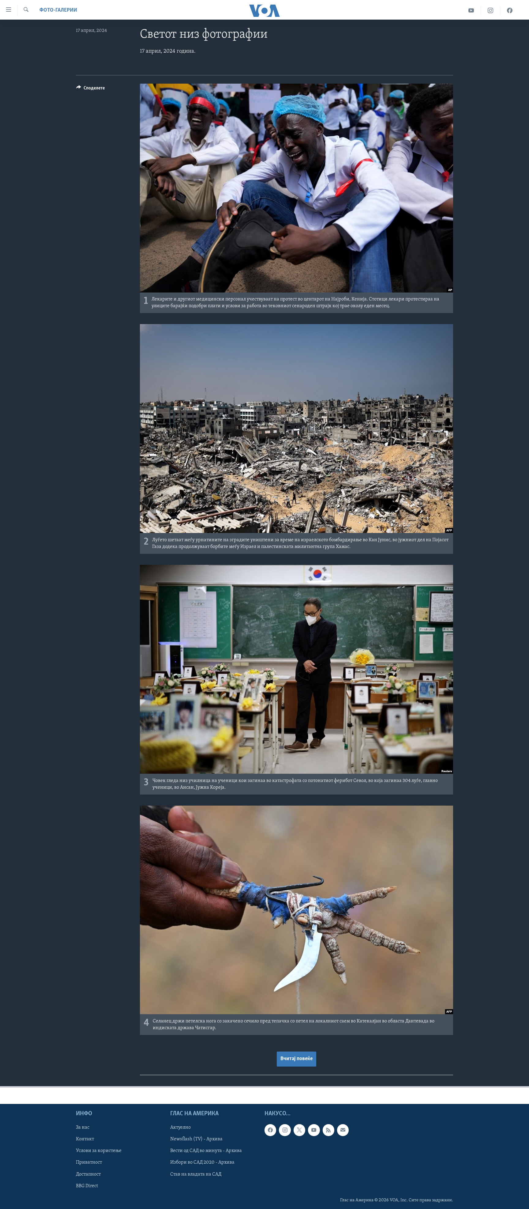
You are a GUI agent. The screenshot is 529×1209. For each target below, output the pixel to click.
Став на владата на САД (195, 1174)
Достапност (88, 1174)
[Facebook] (509, 10)
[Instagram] (490, 10)
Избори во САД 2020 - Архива (202, 1162)
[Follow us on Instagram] (285, 1130)
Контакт (85, 1139)
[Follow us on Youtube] (314, 1130)
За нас (82, 1127)
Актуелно (180, 1127)
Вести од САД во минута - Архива (206, 1151)
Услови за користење (99, 1151)
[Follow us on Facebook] (270, 1130)
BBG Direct (87, 1186)
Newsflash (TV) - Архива (196, 1139)
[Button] (90, 89)
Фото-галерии (58, 10)
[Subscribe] (343, 1130)
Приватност (89, 1162)
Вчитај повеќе (296, 1059)
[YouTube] (471, 10)
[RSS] (328, 1130)
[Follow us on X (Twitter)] (299, 1130)
